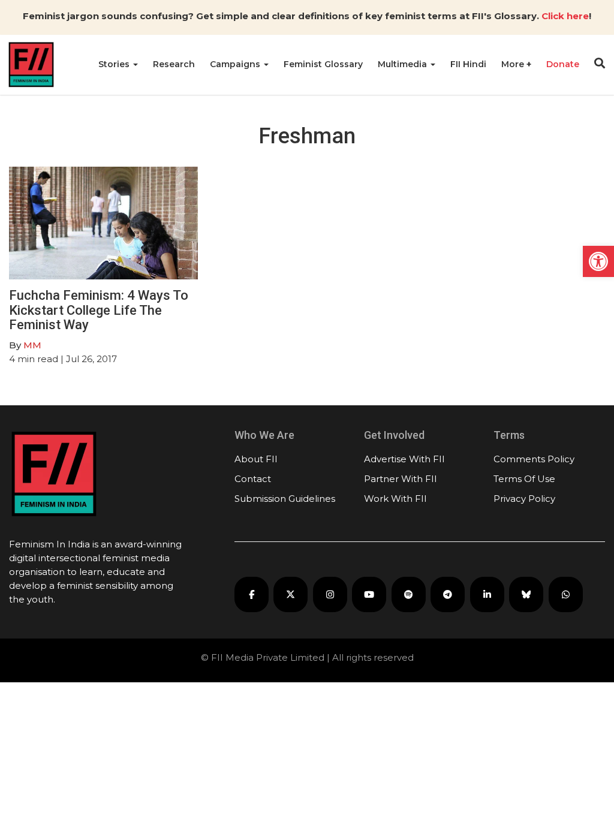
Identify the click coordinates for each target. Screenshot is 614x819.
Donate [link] (562, 64)
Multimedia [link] (403, 64)
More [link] (513, 64)
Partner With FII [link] (400, 478)
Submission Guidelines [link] (284, 498)
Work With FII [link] (395, 498)
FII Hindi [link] (468, 64)
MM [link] (32, 345)
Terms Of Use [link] (524, 478)
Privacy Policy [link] (524, 498)
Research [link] (174, 64)
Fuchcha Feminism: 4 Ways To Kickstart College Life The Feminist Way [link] (98, 310)
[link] (598, 261)
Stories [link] (115, 64)
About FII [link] (256, 459)
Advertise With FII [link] (404, 459)
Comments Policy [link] (533, 459)
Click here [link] (565, 16)
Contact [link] (252, 478)
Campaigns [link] (236, 64)
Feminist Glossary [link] (323, 64)
